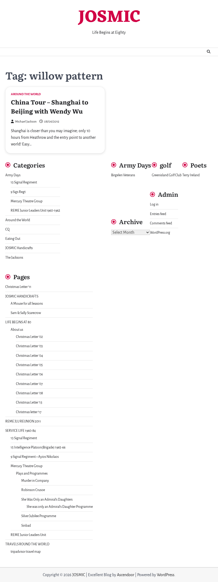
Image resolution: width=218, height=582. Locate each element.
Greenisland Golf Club (167, 175)
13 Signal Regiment (24, 182)
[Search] (209, 52)
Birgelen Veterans (123, 175)
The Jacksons (14, 257)
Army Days (12, 175)
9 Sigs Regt (18, 192)
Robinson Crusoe (33, 490)
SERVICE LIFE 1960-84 (20, 431)
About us (17, 330)
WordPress (165, 575)
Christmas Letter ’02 (29, 337)
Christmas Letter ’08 (29, 393)
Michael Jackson (26, 121)
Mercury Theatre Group (27, 201)
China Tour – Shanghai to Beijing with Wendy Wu (49, 106)
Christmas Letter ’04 (29, 356)
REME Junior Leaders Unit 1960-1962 (35, 210)
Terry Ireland (191, 175)
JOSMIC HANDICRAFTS (21, 296)
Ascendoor (125, 575)
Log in (154, 204)
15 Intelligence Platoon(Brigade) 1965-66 (38, 447)
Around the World (26, 94)
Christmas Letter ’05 (29, 365)
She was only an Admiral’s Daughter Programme (60, 507)
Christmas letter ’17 (28, 412)
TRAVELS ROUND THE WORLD (27, 544)
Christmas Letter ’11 (18, 287)
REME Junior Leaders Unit (28, 535)
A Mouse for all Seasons (27, 303)
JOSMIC (109, 17)
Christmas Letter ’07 (29, 384)
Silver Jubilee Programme (38, 516)
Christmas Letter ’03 (29, 346)
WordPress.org (160, 233)
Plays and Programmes (32, 473)
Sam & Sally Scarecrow (26, 313)
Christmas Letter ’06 (29, 374)
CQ (7, 229)
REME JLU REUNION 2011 (23, 421)
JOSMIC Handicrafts (19, 248)
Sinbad (26, 525)
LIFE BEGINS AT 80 (18, 322)
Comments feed (161, 223)
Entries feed (158, 214)
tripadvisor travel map (26, 552)
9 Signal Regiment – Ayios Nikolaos (35, 457)
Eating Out (12, 239)
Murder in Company (35, 481)
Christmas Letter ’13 (29, 402)
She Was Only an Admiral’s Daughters (47, 499)
